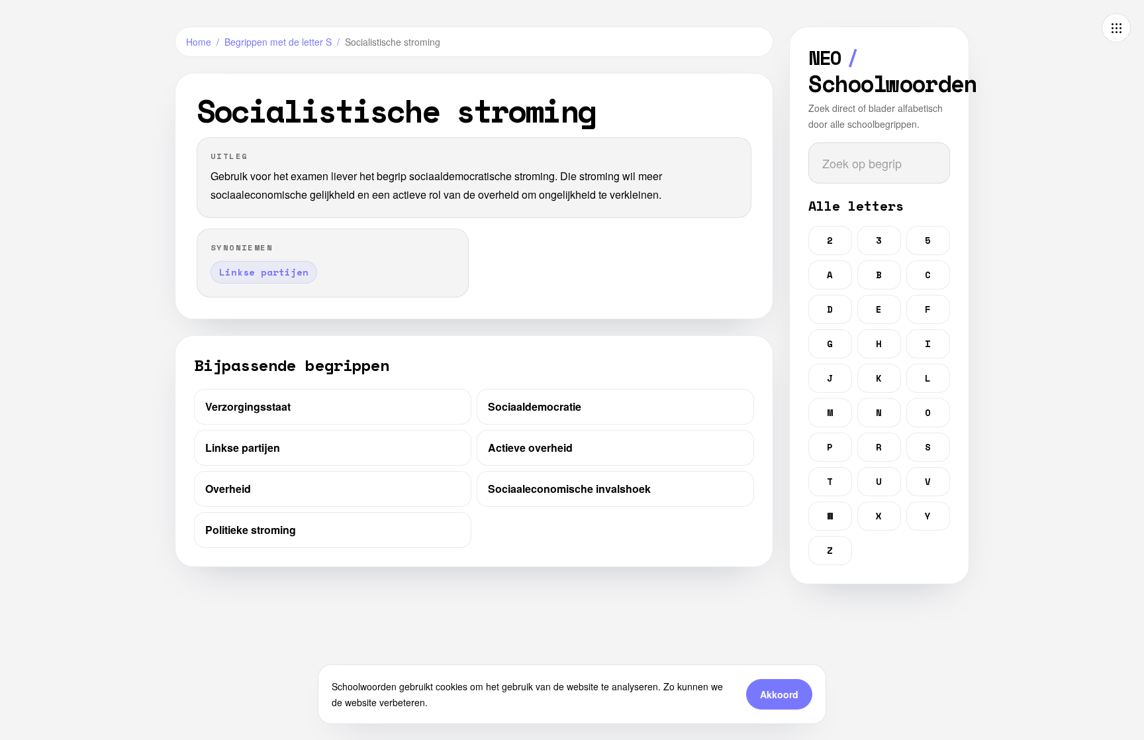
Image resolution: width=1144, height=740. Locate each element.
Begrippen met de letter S (278, 41)
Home (198, 41)
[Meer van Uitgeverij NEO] (1116, 27)
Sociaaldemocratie (534, 406)
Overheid (228, 488)
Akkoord (779, 694)
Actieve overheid (530, 447)
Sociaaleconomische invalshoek (569, 488)
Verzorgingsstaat (248, 406)
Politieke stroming (250, 529)
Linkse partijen (242, 447)
